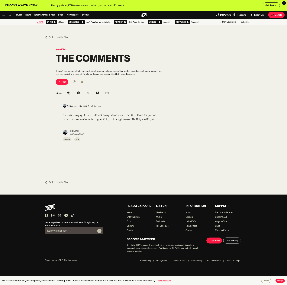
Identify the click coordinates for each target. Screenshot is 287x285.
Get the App (271, 5)
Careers (189, 217)
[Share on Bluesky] (97, 93)
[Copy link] (68, 93)
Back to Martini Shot (58, 37)
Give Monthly (232, 240)
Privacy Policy (160, 260)
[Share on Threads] (87, 93)
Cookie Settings (233, 260)
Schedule (245, 22)
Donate (278, 15)
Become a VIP (221, 217)
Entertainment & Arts (44, 14)
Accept (280, 280)
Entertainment (133, 217)
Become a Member (224, 212)
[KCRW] (50, 210)
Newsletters (72, 14)
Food (60, 14)
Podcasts (241, 15)
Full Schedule (162, 226)
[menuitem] (82, 82)
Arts (77, 139)
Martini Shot (61, 49)
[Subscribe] (99, 231)
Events (85, 14)
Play (64, 81)
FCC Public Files (212, 260)
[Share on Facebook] (78, 93)
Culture (67, 139)
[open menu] (4, 15)
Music (19, 14)
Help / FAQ (191, 221)
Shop (217, 226)
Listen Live (259, 15)
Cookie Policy (195, 260)
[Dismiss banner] (284, 3)
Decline (266, 280)
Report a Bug (145, 260)
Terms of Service (178, 260)
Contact (189, 230)
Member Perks (222, 230)
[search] (11, 15)
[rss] (75, 82)
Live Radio (161, 212)
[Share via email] (107, 93)
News (28, 14)
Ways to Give (221, 221)
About (188, 212)
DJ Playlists (225, 15)
